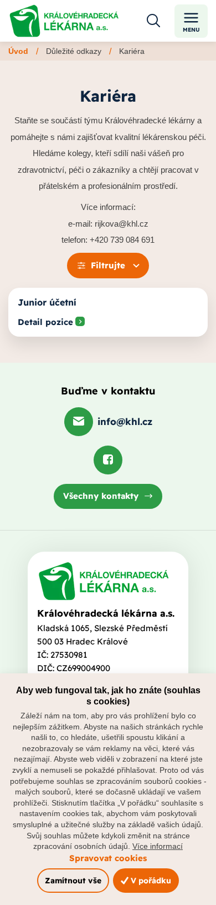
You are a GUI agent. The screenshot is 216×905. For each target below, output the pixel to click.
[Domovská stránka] (103, 581)
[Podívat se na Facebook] (108, 460)
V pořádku (149, 880)
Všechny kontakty (100, 496)
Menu (191, 29)
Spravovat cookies (108, 858)
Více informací (157, 846)
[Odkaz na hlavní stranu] (64, 20)
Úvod (18, 51)
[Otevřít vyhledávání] (153, 21)
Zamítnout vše (73, 880)
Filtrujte (108, 265)
